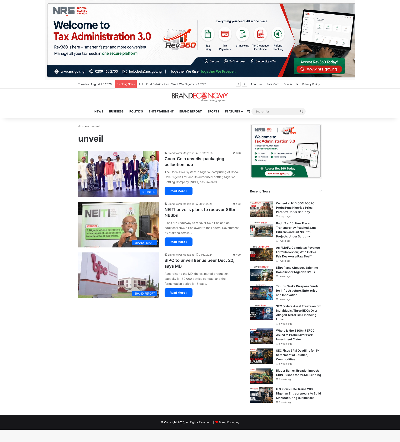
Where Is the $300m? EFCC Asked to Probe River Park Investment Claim (295, 335)
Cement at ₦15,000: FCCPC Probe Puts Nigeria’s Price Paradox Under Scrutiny (295, 207)
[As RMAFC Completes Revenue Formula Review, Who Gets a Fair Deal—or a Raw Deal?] (261, 253)
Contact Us (291, 84)
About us (256, 84)
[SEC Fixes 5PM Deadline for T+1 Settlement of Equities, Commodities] (261, 356)
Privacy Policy (311, 84)
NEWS (98, 111)
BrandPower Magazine (181, 153)
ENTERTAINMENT (161, 111)
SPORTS (213, 111)
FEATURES (232, 111)
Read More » (178, 191)
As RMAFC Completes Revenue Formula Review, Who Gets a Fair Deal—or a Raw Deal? (298, 252)
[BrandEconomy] (200, 97)
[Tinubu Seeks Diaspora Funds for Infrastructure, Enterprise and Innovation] (261, 292)
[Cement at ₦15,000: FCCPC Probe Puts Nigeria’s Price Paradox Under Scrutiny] (261, 209)
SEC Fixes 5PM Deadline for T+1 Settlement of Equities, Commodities (298, 355)
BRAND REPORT (190, 111)
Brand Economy (229, 422)
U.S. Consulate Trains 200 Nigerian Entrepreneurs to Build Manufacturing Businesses (298, 393)
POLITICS (136, 111)
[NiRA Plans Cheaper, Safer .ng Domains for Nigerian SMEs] (261, 273)
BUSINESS (116, 111)
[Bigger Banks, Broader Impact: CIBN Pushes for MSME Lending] (261, 376)
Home (85, 126)
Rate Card (273, 84)
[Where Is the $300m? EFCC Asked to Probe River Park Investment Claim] (261, 336)
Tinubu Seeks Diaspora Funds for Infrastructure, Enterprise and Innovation (297, 290)
